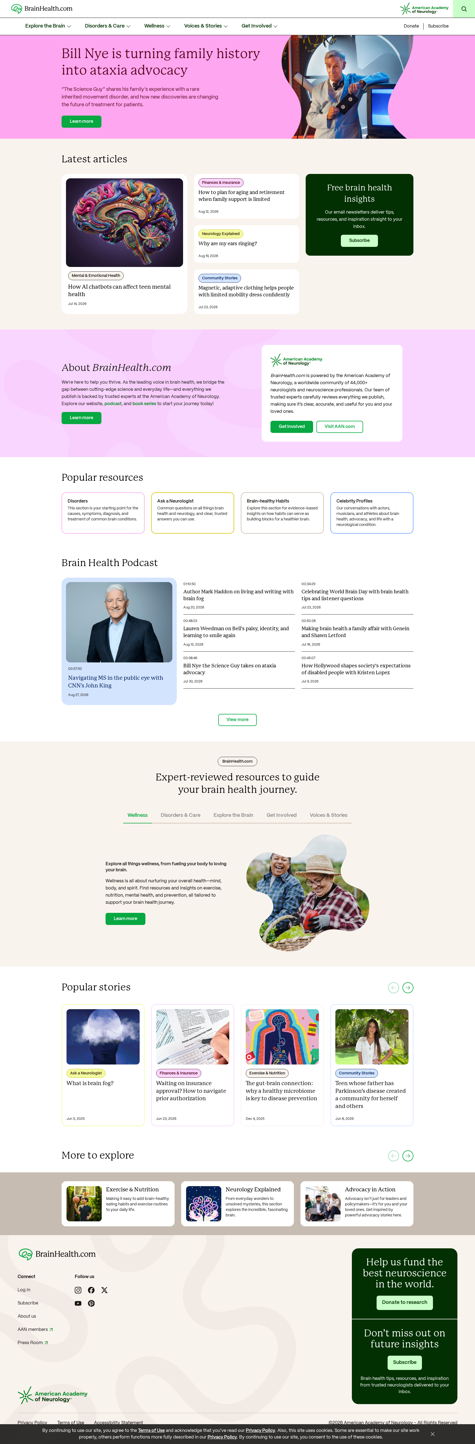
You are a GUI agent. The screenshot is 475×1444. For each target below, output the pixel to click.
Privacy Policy (32, 1423)
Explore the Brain (45, 26)
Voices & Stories (203, 26)
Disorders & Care (105, 26)
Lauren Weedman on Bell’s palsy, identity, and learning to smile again (236, 632)
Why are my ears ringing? (227, 244)
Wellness (154, 26)
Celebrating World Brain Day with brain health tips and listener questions (355, 595)
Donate (411, 26)
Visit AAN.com (340, 427)
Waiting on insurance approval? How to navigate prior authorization (191, 1091)
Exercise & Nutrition (267, 1073)
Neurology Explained (221, 234)
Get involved (292, 427)
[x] (104, 1290)
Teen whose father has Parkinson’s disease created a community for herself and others (370, 1095)
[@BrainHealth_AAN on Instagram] (78, 1290)
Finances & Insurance (221, 183)
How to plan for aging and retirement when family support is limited (241, 196)
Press (30, 1343)
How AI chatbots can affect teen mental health (119, 291)
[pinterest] (91, 1303)
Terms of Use (70, 1423)
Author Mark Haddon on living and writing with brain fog (238, 595)
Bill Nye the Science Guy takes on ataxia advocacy (229, 669)
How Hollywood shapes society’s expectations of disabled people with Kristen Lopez (356, 669)
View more (237, 720)
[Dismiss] (433, 1434)
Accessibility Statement (118, 1423)
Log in (24, 1290)
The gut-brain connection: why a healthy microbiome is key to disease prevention (281, 1091)
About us (27, 1316)
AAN (33, 1330)
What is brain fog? (90, 1083)
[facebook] (91, 1290)
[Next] (407, 987)
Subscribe (438, 26)
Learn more (81, 121)
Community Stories (220, 278)
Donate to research (404, 1302)
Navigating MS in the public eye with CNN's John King (115, 682)
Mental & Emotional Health (96, 276)
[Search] (464, 9)
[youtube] (78, 1303)
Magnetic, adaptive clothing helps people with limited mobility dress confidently (246, 291)
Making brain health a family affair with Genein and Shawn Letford (355, 632)
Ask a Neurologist (86, 1073)
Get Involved (257, 26)
